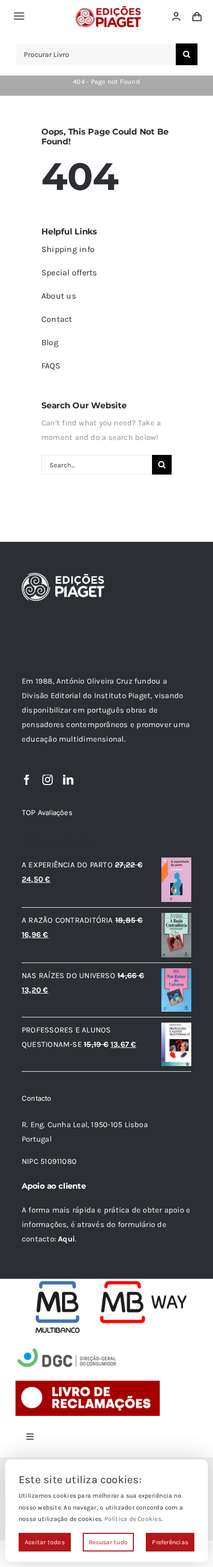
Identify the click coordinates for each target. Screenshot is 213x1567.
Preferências (170, 1542)
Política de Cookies (132, 1518)
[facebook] (27, 780)
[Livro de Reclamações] (88, 1384)
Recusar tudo (108, 1542)
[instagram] (47, 780)
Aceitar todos (45, 1542)
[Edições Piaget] (108, 8)
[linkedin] (68, 780)
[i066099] (67, 1349)
